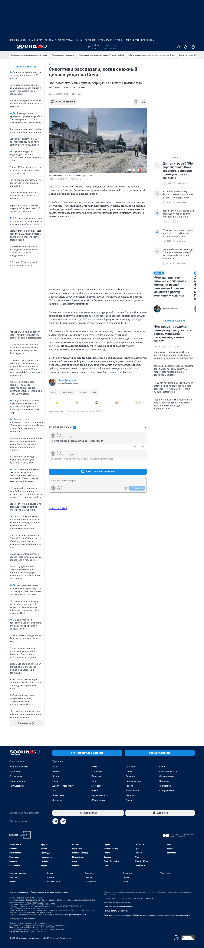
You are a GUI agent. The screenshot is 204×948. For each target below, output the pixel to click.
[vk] (63, 821)
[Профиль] (192, 47)
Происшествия (133, 781)
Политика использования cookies (118, 907)
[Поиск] (178, 47)
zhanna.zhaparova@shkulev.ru (21, 927)
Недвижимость (17, 40)
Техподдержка (16, 785)
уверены (113, 372)
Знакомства (35, 40)
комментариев (65, 101)
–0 (143, 446)
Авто (55, 766)
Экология (164, 781)
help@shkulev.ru (29, 919)
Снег (94, 392)
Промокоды (147, 40)
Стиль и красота (168, 771)
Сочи (53, 392)
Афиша (79, 40)
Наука (94, 790)
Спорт (162, 766)
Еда (54, 790)
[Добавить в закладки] (136, 102)
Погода (49, 40)
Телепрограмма (64, 40)
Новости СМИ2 (58, 508)
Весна (55, 776)
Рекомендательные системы (116, 911)
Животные (58, 795)
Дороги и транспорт (62, 785)
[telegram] (55, 821)
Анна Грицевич (67, 380)
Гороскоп (90, 40)
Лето (94, 781)
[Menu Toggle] (11, 47)
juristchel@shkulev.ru (77, 915)
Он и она (130, 766)
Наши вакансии (17, 781)
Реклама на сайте (18, 766)
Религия (130, 795)
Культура (96, 776)
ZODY (128, 40)
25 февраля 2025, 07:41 (59, 94)
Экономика (165, 785)
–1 (143, 464)
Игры (136, 40)
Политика (131, 776)
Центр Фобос (67, 392)
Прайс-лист (15, 771)
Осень (129, 771)
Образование (98, 800)
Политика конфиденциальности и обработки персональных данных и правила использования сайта (147, 915)
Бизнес (56, 771)
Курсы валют (105, 40)
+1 (135, 446)
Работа (129, 785)
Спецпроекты (166, 790)
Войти (59, 489)
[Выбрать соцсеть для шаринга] (144, 102)
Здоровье (57, 800)
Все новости (26, 66)
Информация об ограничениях (117, 902)
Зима (94, 766)
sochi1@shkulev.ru (43, 912)
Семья (129, 800)
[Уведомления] (185, 47)
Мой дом (96, 785)
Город (55, 781)
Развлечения (132, 790)
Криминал (96, 771)
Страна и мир (166, 776)
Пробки (119, 40)
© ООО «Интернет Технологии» (57, 938)
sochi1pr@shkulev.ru (145, 898)
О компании (15, 776)
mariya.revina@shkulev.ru (19, 931)
